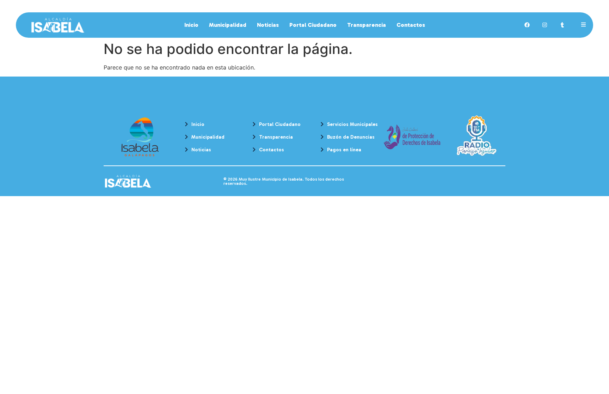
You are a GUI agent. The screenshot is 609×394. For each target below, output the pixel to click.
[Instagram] (545, 25)
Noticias (268, 25)
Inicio (191, 25)
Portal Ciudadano (313, 25)
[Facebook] (527, 25)
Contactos (410, 25)
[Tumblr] (562, 25)
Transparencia (366, 25)
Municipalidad (227, 25)
